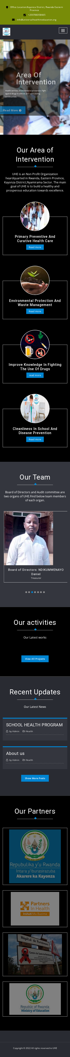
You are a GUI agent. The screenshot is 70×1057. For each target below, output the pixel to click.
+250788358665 (36, 14)
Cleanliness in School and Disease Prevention (35, 431)
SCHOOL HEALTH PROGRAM (34, 724)
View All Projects (35, 658)
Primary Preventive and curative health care (35, 239)
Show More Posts (35, 778)
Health (29, 731)
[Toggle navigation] (63, 30)
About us (15, 753)
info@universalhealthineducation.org (37, 19)
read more (35, 375)
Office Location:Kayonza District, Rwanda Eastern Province (36, 9)
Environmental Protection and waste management (35, 303)
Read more (17, 108)
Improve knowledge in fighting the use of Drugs (35, 367)
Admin (14, 731)
